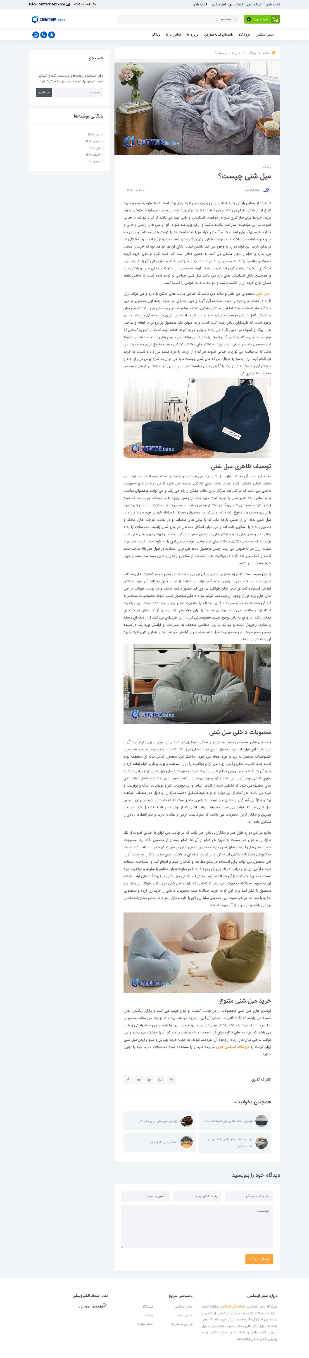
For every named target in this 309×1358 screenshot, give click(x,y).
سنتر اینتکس (265, 34)
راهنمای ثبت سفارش (218, 34)
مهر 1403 (94, 134)
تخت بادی (273, 4)
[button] (262, 19)
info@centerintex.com (47, 4)
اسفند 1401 (93, 154)
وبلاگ (156, 34)
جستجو (44, 92)
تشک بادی (254, 4)
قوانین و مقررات (182, 1324)
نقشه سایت (145, 1324)
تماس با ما (173, 34)
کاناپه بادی (200, 4)
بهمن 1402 (93, 141)
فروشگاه (244, 34)
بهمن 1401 (93, 161)
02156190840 (83, 4)
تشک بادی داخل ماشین (227, 4)
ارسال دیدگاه (259, 1259)
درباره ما (192, 34)
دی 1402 (94, 148)
